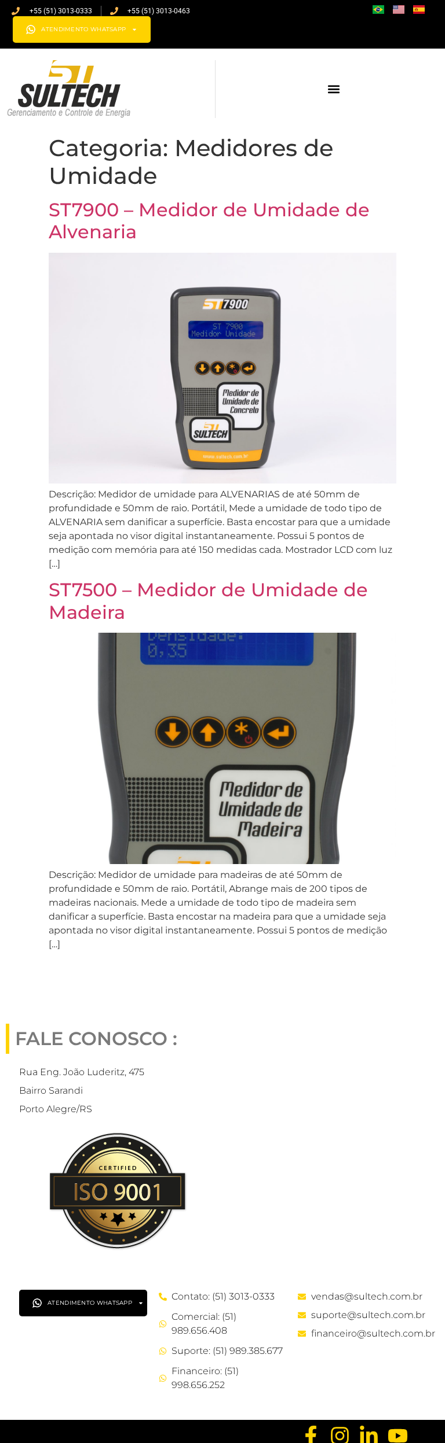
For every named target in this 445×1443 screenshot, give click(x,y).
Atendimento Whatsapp (83, 29)
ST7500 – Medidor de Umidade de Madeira (208, 600)
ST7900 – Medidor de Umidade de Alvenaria (209, 220)
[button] (334, 89)
